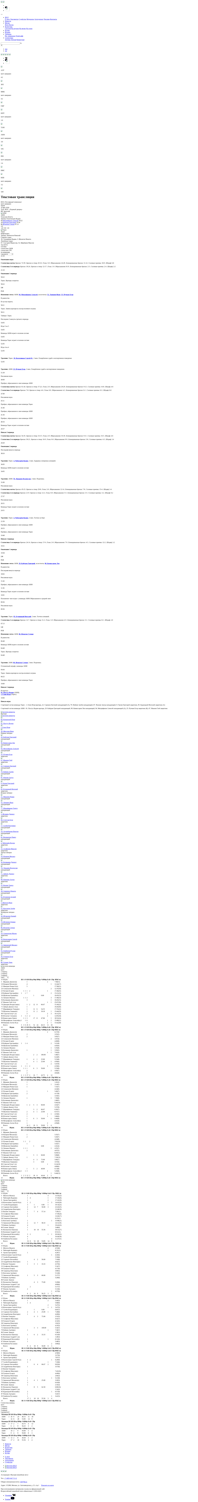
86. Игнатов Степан (26, 634)
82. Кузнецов (8, 897)
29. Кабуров (8, 737)
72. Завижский (9, 945)
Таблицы (8, 34)
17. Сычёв (8, 826)
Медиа (7, 23)
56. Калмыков (8, 862)
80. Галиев (6, 962)
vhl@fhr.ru (23, 1482)
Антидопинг (38, 19)
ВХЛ (6, 17)
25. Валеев (7, 885)
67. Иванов (6, 760)
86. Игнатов (8, 928)
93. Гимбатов (8, 951)
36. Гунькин (7, 956)
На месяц (22, 28)
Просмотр (99, 751)
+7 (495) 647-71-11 (10, 1478)
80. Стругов (7, 820)
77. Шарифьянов (9, 808)
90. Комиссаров (8, 743)
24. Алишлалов (9, 933)
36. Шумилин (8, 916)
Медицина (30, 19)
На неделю (15, 28)
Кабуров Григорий (9, 222)
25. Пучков (6, 754)
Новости (8, 21)
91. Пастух (7, 723)
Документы (14, 19)
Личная (13, 40)
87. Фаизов (7, 777)
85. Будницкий (9, 789)
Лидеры (8, 40)
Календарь (8, 27)
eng (6, 49)
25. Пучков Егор (67, 294)
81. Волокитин (8, 837)
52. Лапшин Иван (53, 294)
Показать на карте (47, 1485)
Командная (20, 40)
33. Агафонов (8, 849)
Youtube (8, 1499)
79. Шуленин (8, 922)
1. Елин (5, 727)
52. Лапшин (7, 802)
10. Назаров (8, 856)
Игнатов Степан (8, 224)
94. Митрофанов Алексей (28, 294)
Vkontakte (8, 1495)
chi (6, 51)
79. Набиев (7, 772)
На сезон (29, 28)
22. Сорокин (8, 766)
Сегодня (8, 28)
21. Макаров (7, 797)
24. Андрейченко (9, 831)
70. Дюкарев (9, 868)
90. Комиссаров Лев (52, 563)
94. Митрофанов (10, 749)
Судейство (22, 19)
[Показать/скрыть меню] (1, 14)
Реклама (47, 19)
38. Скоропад (8, 891)
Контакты (53, 19)
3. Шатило (6, 903)
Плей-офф (19, 36)
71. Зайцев (7, 874)
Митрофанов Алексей (10, 220)
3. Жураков (7, 814)
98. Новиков (8, 879)
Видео (11, 25)
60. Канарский (8, 719)
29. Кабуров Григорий (27, 563)
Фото (7, 25)
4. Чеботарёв (8, 843)
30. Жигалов (7, 731)
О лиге (7, 19)
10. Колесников (9, 939)
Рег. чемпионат (10, 36)
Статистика (9, 38)
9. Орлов (7, 783)
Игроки (7, 32)
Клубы (7, 30)
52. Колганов (8, 908)
